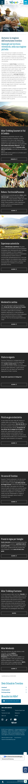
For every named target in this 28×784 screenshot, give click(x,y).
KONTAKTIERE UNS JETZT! (12, 701)
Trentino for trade (5, 713)
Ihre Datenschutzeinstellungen (14, 756)
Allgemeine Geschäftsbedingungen (8, 739)
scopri (13, 668)
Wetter (16, 715)
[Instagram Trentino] (2, 719)
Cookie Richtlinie (17, 737)
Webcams (17, 713)
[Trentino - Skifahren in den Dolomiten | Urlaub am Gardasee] (13, 2)
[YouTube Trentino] (15, 719)
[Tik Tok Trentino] (7, 719)
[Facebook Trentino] (10, 719)
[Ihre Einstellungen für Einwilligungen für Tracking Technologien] (25, 781)
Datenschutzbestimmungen (7, 737)
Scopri (13, 210)
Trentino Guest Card (20, 710)
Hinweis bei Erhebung (8, 759)
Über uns (3, 715)
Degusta (13, 159)
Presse (3, 710)
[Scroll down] (14, 29)
